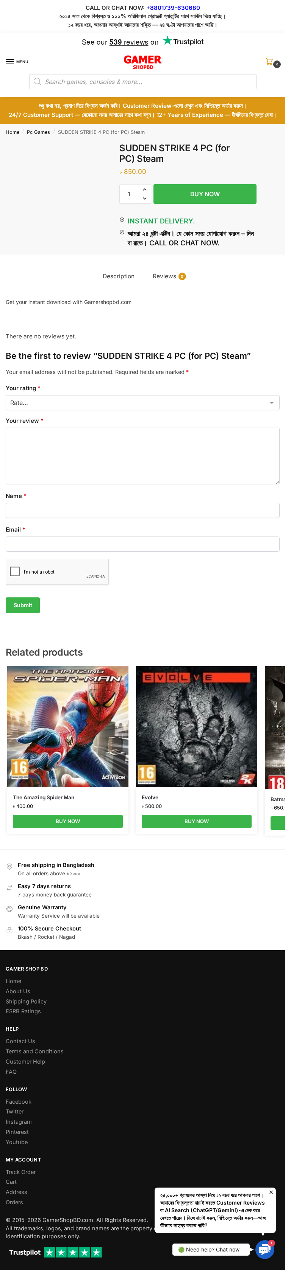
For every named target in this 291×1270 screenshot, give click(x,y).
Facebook (18, 1101)
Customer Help (25, 1061)
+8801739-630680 (173, 7)
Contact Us (20, 1041)
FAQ (11, 1071)
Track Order (21, 1172)
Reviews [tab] (168, 276)
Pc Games (38, 132)
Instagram (19, 1121)
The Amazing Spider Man (43, 797)
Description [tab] (119, 276)
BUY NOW (205, 194)
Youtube (17, 1142)
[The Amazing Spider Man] (67, 726)
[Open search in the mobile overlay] (143, 81)
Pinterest (17, 1132)
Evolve (150, 797)
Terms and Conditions (35, 1051)
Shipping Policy (26, 1001)
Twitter (14, 1111)
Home (12, 132)
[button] (271, 64)
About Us (18, 991)
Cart (11, 1182)
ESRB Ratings (23, 1011)
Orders (14, 1202)
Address (16, 1192)
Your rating (23, 388)
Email (15, 529)
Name (16, 495)
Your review (25, 420)
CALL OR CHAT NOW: (115, 7)
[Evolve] (196, 726)
